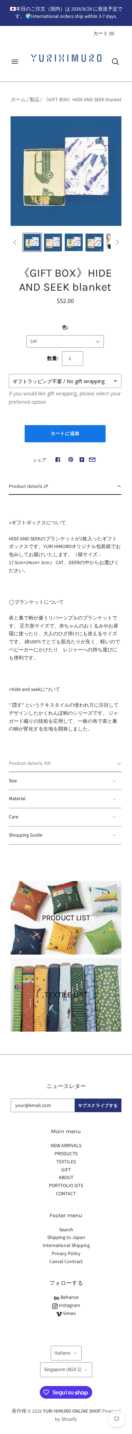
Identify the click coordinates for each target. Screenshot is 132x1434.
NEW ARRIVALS (66, 1145)
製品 (34, 99)
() (103, 33)
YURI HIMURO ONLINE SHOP (71, 1411)
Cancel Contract (66, 1261)
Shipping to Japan (66, 1237)
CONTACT (66, 1193)
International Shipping (66, 1245)
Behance (68, 1297)
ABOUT (66, 1177)
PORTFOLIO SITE (66, 1185)
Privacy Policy (66, 1253)
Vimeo (69, 1313)
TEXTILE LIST (66, 994)
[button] (65, 486)
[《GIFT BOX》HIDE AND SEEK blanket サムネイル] (32, 242)
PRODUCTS (66, 1153)
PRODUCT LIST (66, 917)
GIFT (66, 1169)
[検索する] (115, 62)
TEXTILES (66, 1161)
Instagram (69, 1305)
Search (66, 1229)
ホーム (18, 99)
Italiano (63, 1353)
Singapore (62, 1369)
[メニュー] (15, 61)
